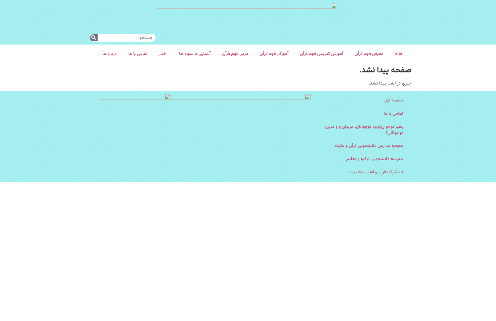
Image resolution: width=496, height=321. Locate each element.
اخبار (163, 53)
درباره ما (109, 53)
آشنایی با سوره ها (195, 53)
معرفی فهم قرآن (369, 53)
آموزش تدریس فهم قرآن (321, 53)
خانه (399, 53)
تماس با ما (138, 53)
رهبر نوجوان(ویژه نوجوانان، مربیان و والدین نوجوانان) (364, 129)
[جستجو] (94, 37)
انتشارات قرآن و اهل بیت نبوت (375, 172)
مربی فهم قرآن (235, 53)
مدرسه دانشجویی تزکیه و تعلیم (374, 159)
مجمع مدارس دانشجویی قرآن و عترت (369, 145)
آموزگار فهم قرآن (274, 53)
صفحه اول (393, 100)
